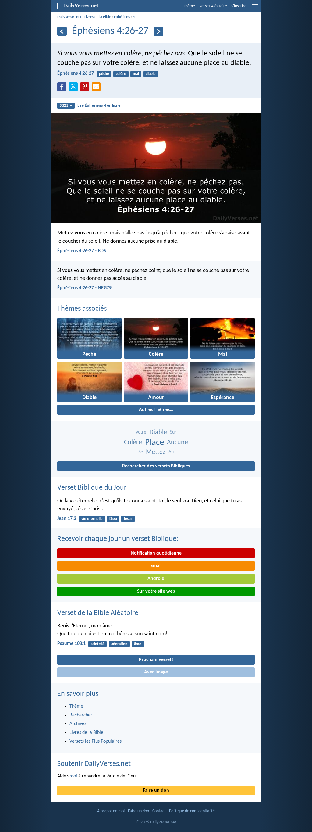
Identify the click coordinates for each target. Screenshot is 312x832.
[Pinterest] (86, 88)
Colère (133, 442)
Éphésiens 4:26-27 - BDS (81, 250)
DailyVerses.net (69, 17)
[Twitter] (74, 88)
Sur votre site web (156, 591)
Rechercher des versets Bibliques (156, 466)
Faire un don (156, 790)
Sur (173, 432)
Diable (158, 432)
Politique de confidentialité (192, 811)
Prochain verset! (156, 659)
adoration (119, 644)
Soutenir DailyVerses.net (94, 764)
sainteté (98, 644)
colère (121, 74)
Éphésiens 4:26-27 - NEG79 (84, 288)
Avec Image (156, 672)
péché (104, 74)
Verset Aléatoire (213, 6)
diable (151, 74)
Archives (77, 723)
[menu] (255, 8)
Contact (159, 811)
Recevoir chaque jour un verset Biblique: (117, 539)
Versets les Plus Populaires (95, 741)
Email (156, 565)
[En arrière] (62, 31)
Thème (189, 6)
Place (154, 442)
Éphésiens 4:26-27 (75, 73)
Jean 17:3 (66, 518)
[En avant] (158, 31)
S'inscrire (238, 6)
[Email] (97, 88)
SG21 (64, 106)
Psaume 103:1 (71, 643)
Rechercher (80, 715)
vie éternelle (92, 519)
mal (136, 74)
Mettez (155, 452)
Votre (141, 432)
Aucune (177, 442)
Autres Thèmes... (156, 409)
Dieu (113, 519)
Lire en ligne (98, 105)
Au (171, 452)
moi (73, 776)
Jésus (128, 519)
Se (140, 452)
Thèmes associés (82, 308)
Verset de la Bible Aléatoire (97, 613)
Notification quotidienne (156, 553)
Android (156, 578)
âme (137, 644)
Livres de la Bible (97, 17)
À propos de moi (111, 811)
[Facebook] (63, 88)
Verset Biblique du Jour (91, 487)
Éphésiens (122, 17)
